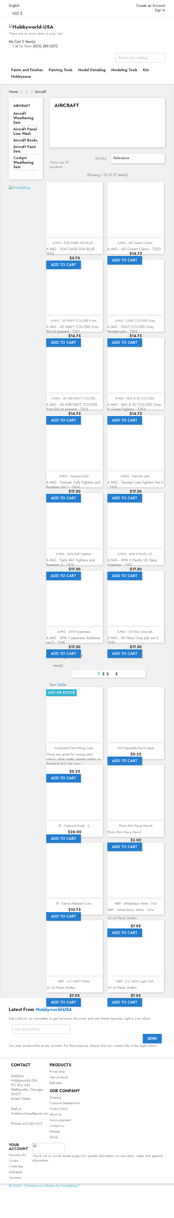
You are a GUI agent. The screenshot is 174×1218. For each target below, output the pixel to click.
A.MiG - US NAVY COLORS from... (74, 320)
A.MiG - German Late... (136, 476)
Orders (13, 1160)
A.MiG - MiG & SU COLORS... (135, 398)
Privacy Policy (59, 1108)
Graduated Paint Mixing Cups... (74, 748)
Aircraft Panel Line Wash (25, 131)
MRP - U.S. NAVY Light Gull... (135, 981)
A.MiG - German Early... (74, 476)
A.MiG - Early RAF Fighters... (74, 554)
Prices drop (57, 1071)
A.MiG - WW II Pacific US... (136, 554)
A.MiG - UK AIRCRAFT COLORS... (74, 398)
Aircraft (21, 105)
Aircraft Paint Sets (24, 149)
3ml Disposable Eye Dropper (136, 748)
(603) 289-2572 (45, 46)
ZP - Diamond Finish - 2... (74, 825)
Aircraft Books (25, 140)
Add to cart (63, 264)
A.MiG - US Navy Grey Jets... (136, 631)
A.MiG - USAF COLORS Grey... (136, 320)
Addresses (15, 1172)
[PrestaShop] (19, 187)
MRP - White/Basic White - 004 (136, 903)
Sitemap (55, 1131)
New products (59, 1077)
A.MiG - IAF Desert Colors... (135, 243)
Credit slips (16, 1166)
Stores (54, 1137)
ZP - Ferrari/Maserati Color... (75, 903)
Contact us (56, 1125)
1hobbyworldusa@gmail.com (29, 1113)
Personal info (17, 1155)
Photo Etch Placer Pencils (135, 825)
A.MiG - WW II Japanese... (75, 631)
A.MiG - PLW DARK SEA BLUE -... (75, 243)
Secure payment (60, 1120)
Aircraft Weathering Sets (23, 118)
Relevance (137, 158)
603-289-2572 (32, 1123)
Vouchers (15, 1177)
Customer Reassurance (65, 1103)
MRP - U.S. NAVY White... (74, 981)
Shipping (55, 1097)
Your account (18, 1147)
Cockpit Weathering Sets (23, 163)
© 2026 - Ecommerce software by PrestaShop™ (44, 1185)
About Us (55, 1114)
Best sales (56, 1083)
